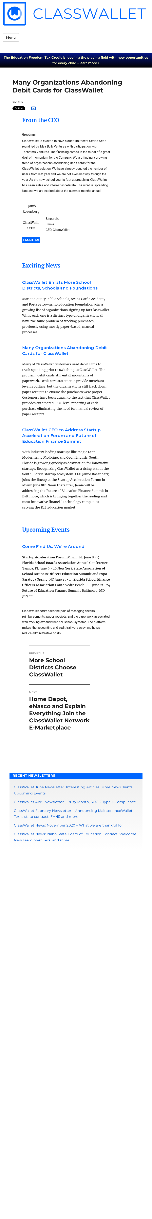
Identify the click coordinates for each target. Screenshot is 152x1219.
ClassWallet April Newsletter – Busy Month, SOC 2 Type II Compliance (75, 802)
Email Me (31, 240)
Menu (11, 37)
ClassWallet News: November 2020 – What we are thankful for (68, 825)
